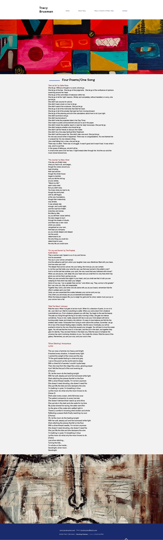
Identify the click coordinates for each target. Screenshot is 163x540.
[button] (127, 10)
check (58, 125)
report (72, 125)
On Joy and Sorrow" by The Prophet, (62, 250)
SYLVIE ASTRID (99, 534)
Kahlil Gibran (53, 253)
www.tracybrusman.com (67, 530)
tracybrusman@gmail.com (89, 530)
